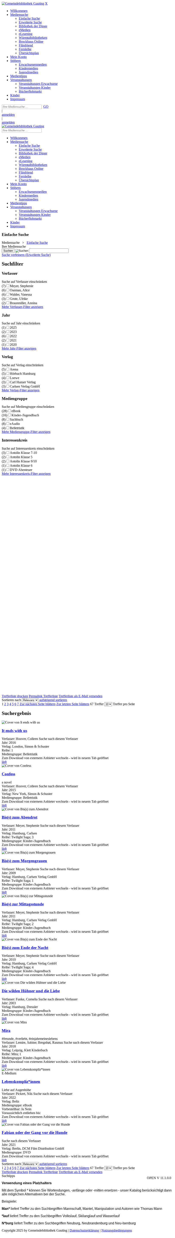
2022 (13, 336)
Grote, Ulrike (19, 299)
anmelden (8, 114)
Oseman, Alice (20, 290)
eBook (16, 411)
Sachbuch (16, 419)
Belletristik (17, 428)
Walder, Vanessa (21, 294)
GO (45, 106)
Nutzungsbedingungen (116, 1230)
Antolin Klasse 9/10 (23, 461)
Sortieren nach (11, 700)
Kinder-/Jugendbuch (25, 415)
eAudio (15, 424)
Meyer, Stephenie (21, 286)
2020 (13, 344)
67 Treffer (97, 704)
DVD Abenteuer (21, 470)
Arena (14, 369)
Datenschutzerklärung (84, 1230)
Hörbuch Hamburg (22, 373)
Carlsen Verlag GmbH (25, 386)
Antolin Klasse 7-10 (23, 453)
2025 (13, 327)
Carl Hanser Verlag (23, 382)
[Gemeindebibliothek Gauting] (23, 3)
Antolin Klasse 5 (21, 457)
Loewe (14, 378)
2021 (13, 340)
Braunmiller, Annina (23, 303)
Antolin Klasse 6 (21, 465)
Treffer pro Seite (124, 704)
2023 (13, 332)
